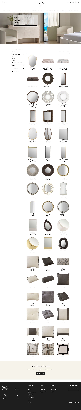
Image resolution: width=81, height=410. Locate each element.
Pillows (13, 58)
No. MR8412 (63, 87)
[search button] (2, 2)
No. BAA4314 (48, 197)
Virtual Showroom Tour (32, 392)
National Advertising (43, 391)
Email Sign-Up (40, 373)
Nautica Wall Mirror (63, 141)
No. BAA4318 (63, 215)
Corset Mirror (63, 196)
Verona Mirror (48, 104)
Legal (52, 392)
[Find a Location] (76, 2)
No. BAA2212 (33, 142)
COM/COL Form (31, 397)
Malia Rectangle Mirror (63, 123)
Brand (13, 65)
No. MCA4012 (48, 87)
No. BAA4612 (33, 160)
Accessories (20, 49)
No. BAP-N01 (48, 340)
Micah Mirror (63, 232)
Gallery (64, 10)
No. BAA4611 (63, 142)
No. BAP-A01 (33, 270)
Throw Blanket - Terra (48, 68)
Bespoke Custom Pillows (17, 62)
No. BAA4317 (48, 215)
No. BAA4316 (33, 215)
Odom (63, 339)
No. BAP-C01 (63, 270)
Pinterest (14, 389)
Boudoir (48, 269)
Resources (70, 10)
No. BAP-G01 (33, 305)
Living (3, 10)
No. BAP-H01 (48, 305)
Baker (12, 49)
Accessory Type (16, 54)
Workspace (20, 10)
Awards (41, 392)
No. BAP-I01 (63, 305)
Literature (29, 389)
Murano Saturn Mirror (63, 104)
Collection (15, 68)
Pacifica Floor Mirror (63, 159)
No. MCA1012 (48, 142)
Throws (13, 60)
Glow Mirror (48, 214)
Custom (46, 10)
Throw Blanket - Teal (63, 68)
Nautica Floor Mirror (19, 20)
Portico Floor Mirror (63, 86)
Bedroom (14, 10)
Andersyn (33, 269)
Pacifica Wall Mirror (32, 159)
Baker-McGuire (41, 4)
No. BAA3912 (48, 105)
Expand (37, 55)
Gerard (32, 304)
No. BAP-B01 (48, 270)
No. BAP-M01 (33, 340)
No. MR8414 (32, 106)
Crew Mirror (32, 214)
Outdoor (27, 10)
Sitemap (29, 402)
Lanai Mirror (48, 141)
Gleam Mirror (63, 214)
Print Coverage (42, 389)
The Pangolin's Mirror (48, 86)
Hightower (48, 304)
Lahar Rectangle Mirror (33, 123)
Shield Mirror (32, 68)
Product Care (30, 394)
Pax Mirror (48, 232)
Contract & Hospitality (55, 10)
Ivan (63, 304)
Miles (33, 339)
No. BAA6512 (33, 69)
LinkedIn (17, 389)
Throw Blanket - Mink (32, 86)
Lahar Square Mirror (48, 123)
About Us (77, 10)
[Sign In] (78, 2)
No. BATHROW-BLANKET (48, 69)
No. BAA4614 (63, 160)
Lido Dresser (17, 22)
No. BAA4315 (63, 197)
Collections (34, 10)
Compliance (30, 400)
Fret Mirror (48, 196)
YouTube (16, 389)
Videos (29, 391)
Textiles (40, 10)
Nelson (47, 339)
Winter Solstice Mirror (32, 196)
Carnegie (63, 269)
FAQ (28, 399)
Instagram (17, 395)
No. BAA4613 (48, 160)
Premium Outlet (53, 389)
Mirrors (14, 56)
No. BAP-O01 (63, 340)
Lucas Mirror (32, 232)
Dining (8, 10)
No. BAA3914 (63, 105)
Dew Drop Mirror (32, 141)
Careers (52, 391)
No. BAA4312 (33, 197)
